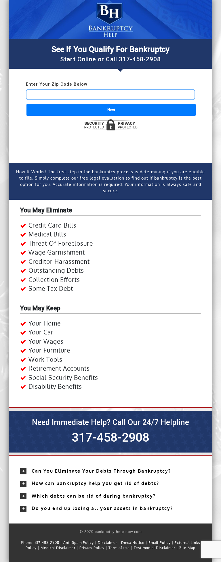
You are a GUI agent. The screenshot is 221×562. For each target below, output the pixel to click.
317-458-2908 (140, 59)
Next (111, 110)
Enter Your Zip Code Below (56, 84)
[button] (110, 471)
